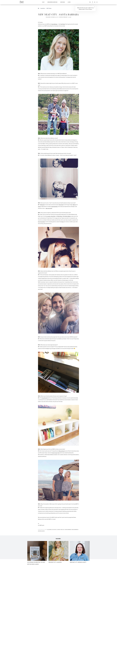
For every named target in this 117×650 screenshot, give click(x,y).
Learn (69, 2)
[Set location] (92, 2)
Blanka (74, 204)
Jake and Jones (49, 208)
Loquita (48, 216)
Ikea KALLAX (45, 397)
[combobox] (90, 2)
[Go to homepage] (22, 2)
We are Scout (62, 451)
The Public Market (67, 216)
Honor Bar (53, 216)
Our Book (62, 2)
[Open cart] (97, 2)
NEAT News (49, 8)
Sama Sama (59, 216)
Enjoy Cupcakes (41, 221)
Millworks (42, 204)
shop (43, 2)
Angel (39, 206)
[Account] (94, 2)
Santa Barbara (54, 24)
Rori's (62, 221)
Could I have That (55, 452)
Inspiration (42, 8)
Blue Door (61, 204)
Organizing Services (52, 2)
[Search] (90, 2)
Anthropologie (54, 206)
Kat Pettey (63, 24)
